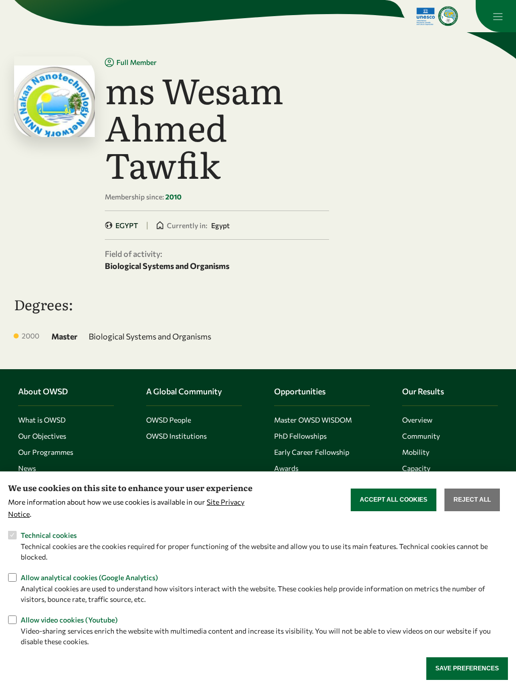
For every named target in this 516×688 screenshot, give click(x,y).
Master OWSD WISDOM (313, 420)
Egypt (126, 225)
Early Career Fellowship (311, 452)
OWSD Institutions (176, 436)
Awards (286, 468)
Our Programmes (45, 452)
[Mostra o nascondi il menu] (496, 16)
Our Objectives (42, 436)
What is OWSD (42, 420)
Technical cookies (49, 535)
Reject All (472, 499)
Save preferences (467, 668)
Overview (417, 420)
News (27, 468)
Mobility (415, 452)
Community (421, 436)
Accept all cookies (393, 499)
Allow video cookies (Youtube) (69, 619)
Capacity (416, 468)
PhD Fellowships (300, 436)
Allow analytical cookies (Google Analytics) (89, 577)
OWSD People (168, 420)
